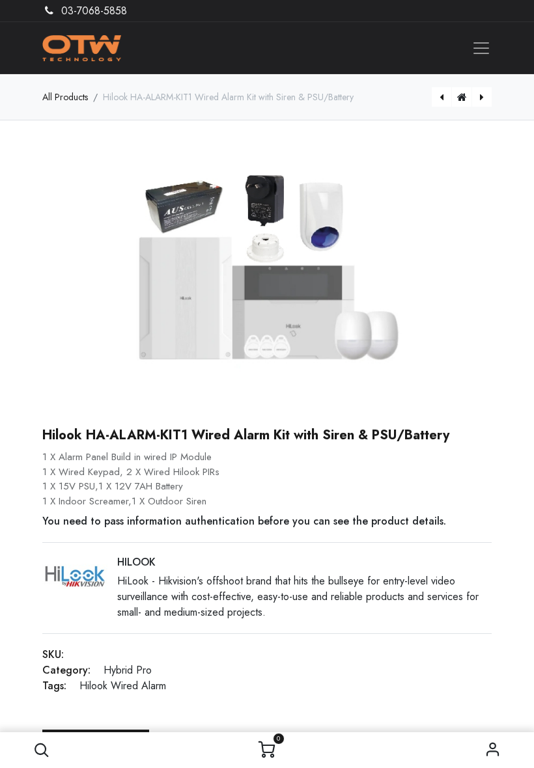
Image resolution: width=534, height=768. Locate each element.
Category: (66, 670)
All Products (65, 96)
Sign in (492, 750)
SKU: (53, 654)
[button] (41, 750)
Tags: (54, 685)
